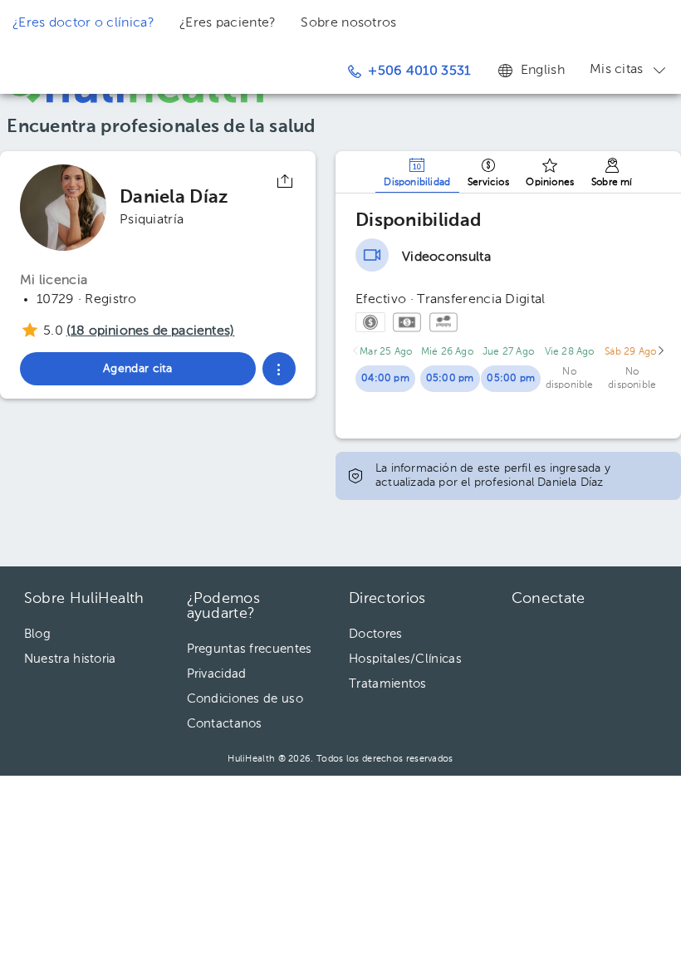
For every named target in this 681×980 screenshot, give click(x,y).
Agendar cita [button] (138, 369)
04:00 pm (385, 379)
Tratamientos (388, 684)
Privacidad (217, 674)
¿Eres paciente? (228, 23)
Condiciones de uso (245, 699)
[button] (279, 368)
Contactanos (224, 724)
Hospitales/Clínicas (405, 659)
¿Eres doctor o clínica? (83, 23)
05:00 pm (450, 379)
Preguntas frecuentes (249, 649)
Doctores (375, 634)
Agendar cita (571, 702)
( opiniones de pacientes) (150, 331)
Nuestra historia (70, 659)
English (543, 70)
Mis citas (617, 69)
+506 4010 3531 (419, 71)
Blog (37, 634)
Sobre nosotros (348, 23)
